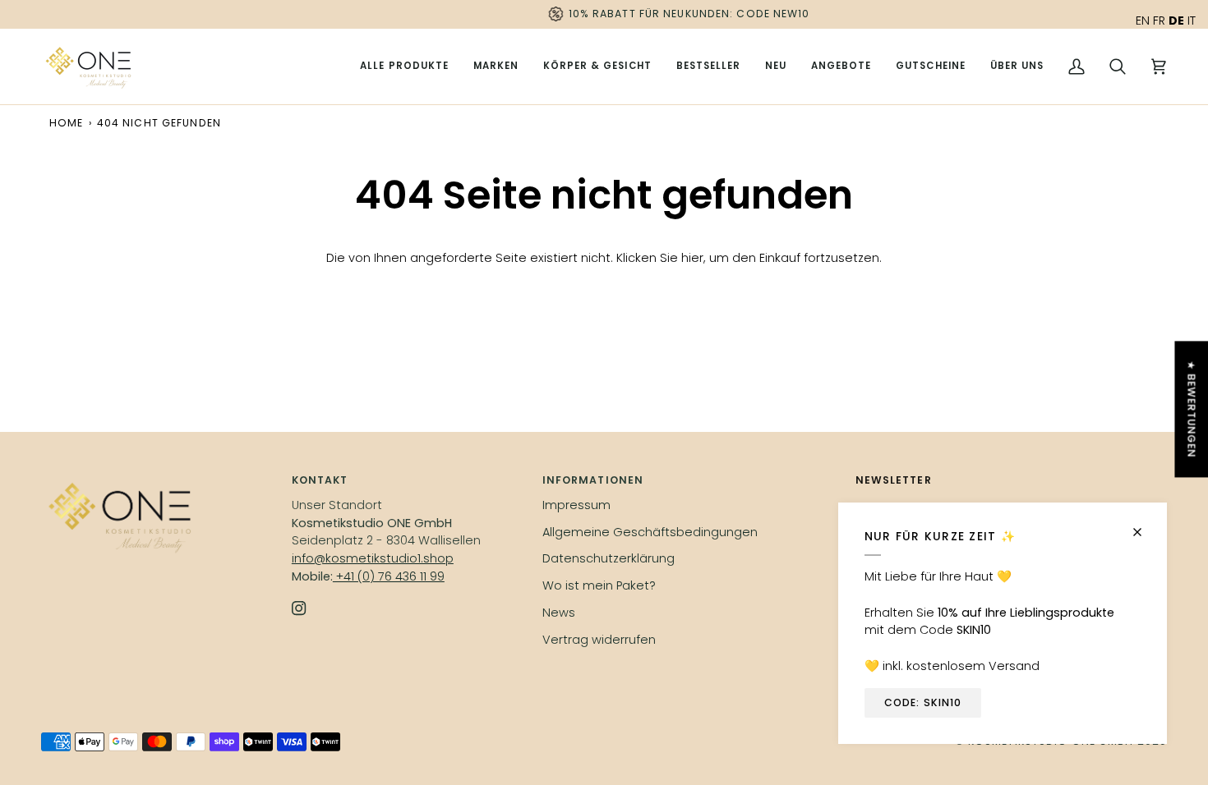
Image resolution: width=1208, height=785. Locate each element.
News (558, 612)
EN (1143, 20)
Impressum (576, 505)
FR (1159, 20)
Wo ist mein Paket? (599, 585)
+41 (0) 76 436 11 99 (389, 576)
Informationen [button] (592, 480)
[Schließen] (1144, 525)
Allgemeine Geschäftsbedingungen (650, 532)
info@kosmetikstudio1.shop (373, 558)
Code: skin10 (922, 702)
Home (66, 123)
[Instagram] (299, 608)
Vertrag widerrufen (599, 639)
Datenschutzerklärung (608, 558)
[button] (496, 66)
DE (1176, 20)
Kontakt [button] (320, 480)
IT (1191, 20)
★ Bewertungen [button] (1191, 408)
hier (692, 258)
